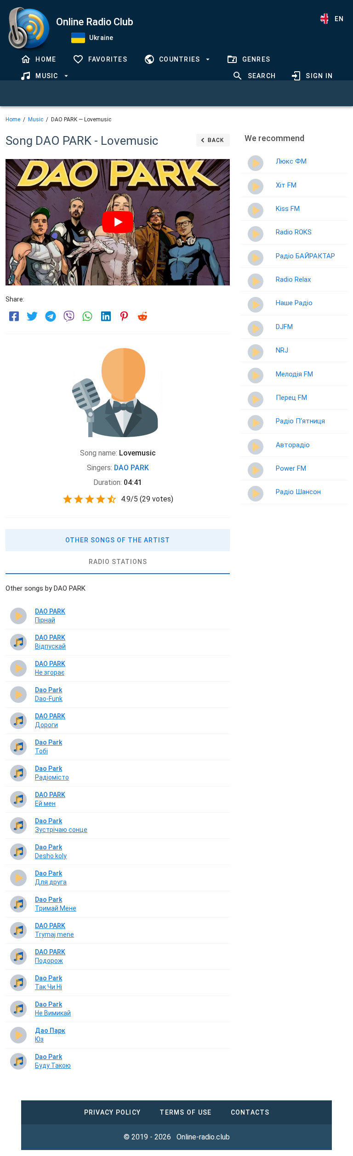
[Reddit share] (142, 316)
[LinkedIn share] (105, 316)
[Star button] (67, 499)
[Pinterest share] (124, 316)
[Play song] (18, 616)
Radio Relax (293, 279)
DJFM (284, 327)
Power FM (291, 468)
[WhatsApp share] (87, 316)
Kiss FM (288, 209)
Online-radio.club (203, 1137)
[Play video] (117, 222)
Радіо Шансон (298, 492)
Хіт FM (286, 185)
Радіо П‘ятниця (300, 421)
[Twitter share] (32, 316)
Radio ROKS (294, 232)
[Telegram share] (50, 316)
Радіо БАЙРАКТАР (305, 256)
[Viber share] (69, 316)
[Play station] (255, 163)
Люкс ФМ (291, 161)
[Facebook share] (14, 316)
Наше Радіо (294, 303)
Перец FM (291, 397)
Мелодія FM (294, 374)
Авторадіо (293, 445)
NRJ (282, 350)
